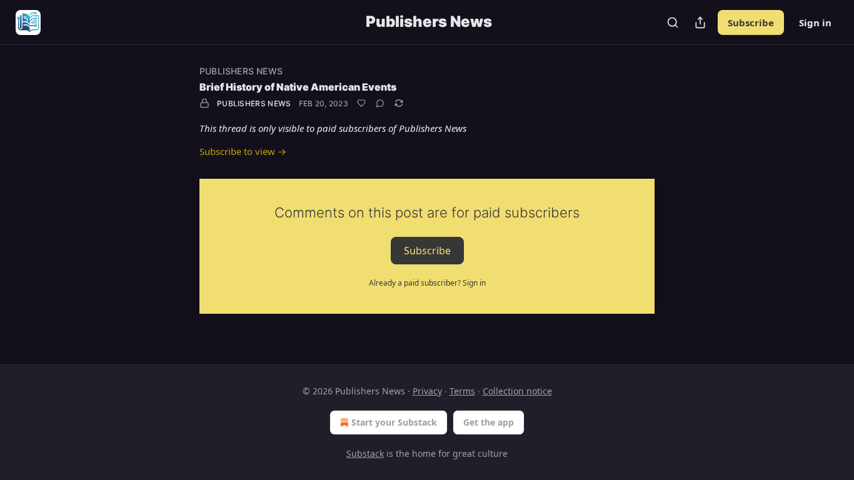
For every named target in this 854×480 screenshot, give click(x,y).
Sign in (815, 22)
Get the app (488, 422)
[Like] (361, 103)
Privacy (427, 391)
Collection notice (517, 391)
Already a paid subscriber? (427, 283)
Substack (365, 453)
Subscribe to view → (242, 151)
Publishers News (241, 71)
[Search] (672, 22)
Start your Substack (394, 422)
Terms (462, 391)
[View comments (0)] (380, 103)
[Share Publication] (700, 22)
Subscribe (751, 22)
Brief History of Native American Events (297, 87)
